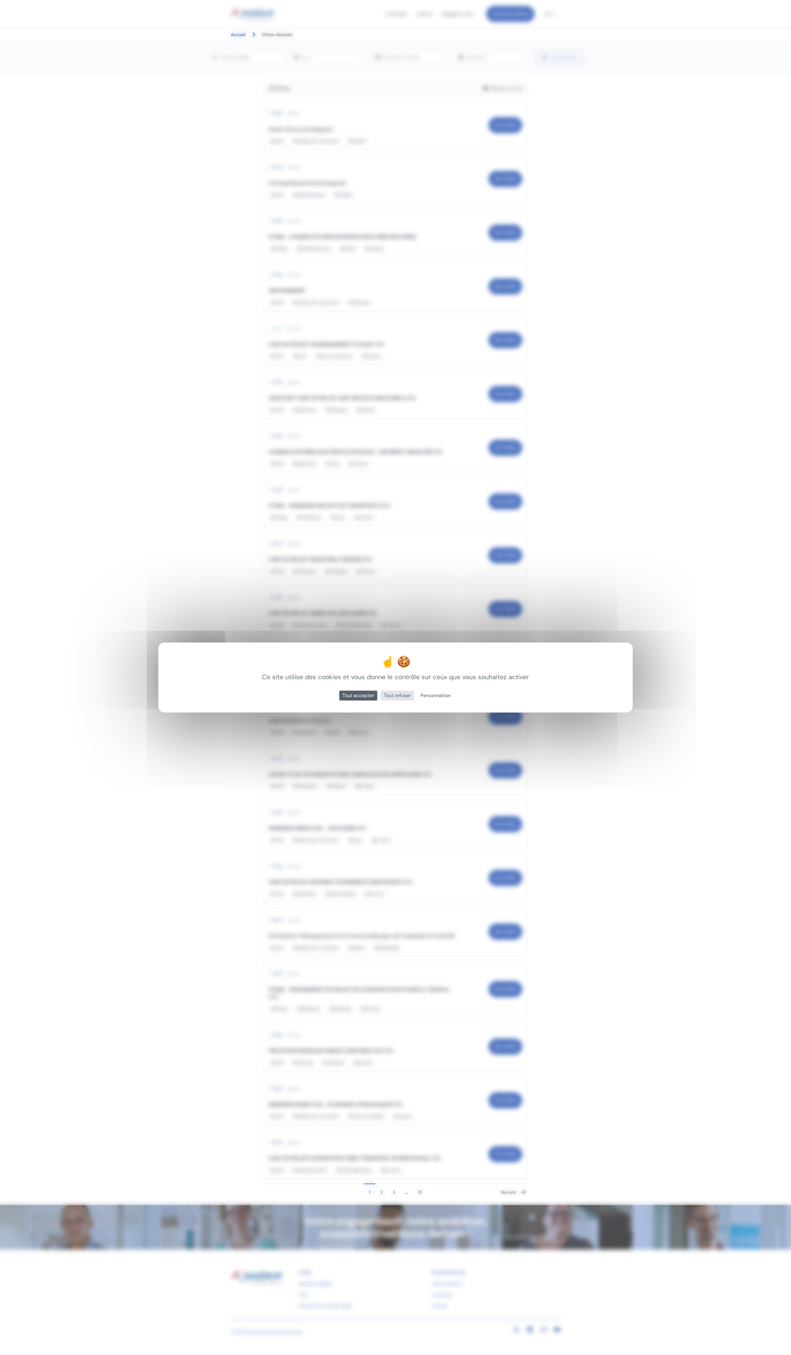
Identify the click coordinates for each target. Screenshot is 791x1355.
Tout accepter (358, 695)
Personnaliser (436, 695)
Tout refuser (397, 695)
